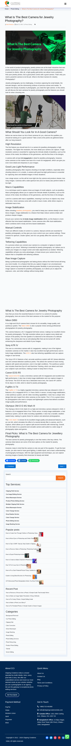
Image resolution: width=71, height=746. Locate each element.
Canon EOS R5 (14, 376)
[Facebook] (47, 737)
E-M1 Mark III (13, 420)
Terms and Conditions (44, 683)
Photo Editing (15, 9)
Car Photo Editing (11, 619)
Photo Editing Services (12, 638)
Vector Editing (10, 652)
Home (7, 9)
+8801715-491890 (45, 706)
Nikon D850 (26, 326)
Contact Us (41, 676)
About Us (40, 673)
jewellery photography (23, 210)
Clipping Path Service (12, 491)
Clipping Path (9, 622)
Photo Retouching (11, 642)
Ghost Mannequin (11, 629)
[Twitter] (51, 737)
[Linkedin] (63, 737)
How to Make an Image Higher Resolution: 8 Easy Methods (22, 596)
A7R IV (28, 353)
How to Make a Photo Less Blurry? (16, 602)
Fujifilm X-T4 (13, 390)
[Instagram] (55, 737)
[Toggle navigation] (65, 4)
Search (8, 474)
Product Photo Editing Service (15, 501)
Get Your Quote (12, 695)
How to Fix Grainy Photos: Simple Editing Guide (19, 599)
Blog (38, 679)
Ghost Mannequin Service (14, 497)
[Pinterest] (59, 737)
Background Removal (12, 615)
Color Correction (10, 625)
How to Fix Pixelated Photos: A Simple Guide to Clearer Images (24, 606)
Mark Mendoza (10, 24)
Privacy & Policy (42, 686)
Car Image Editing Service (14, 494)
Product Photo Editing (12, 645)
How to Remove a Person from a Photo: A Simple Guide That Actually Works (27, 592)
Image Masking (10, 632)
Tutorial (8, 648)
